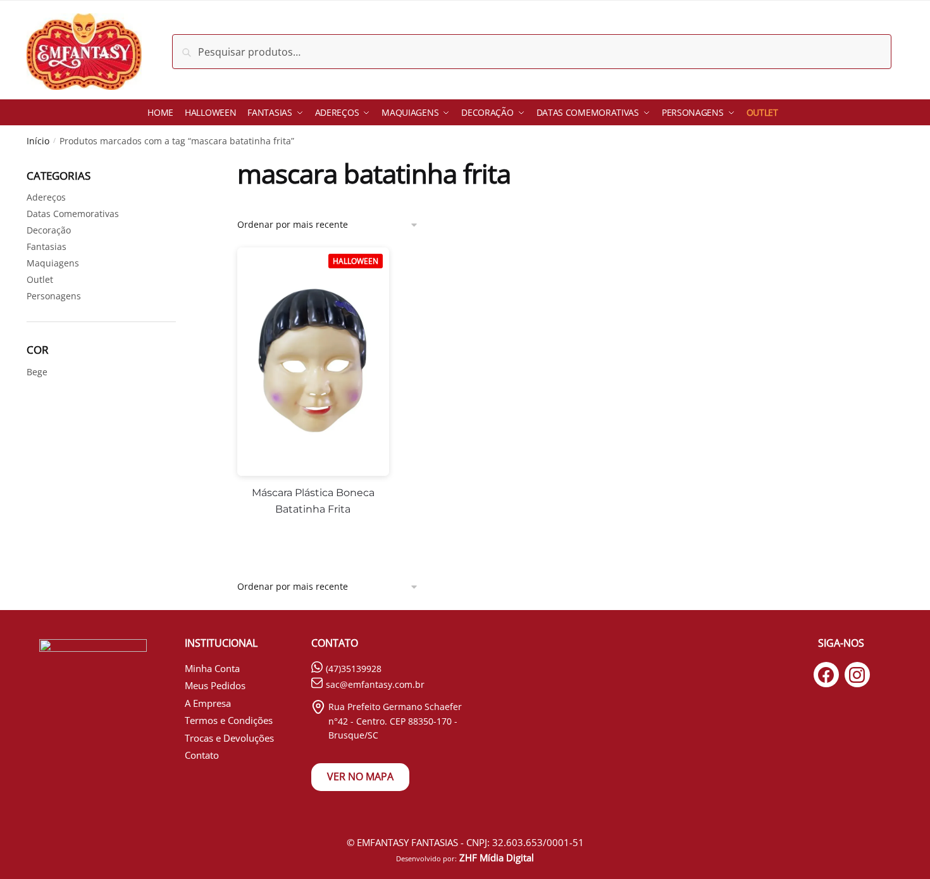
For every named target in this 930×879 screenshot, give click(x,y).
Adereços (46, 197)
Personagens (54, 296)
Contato (202, 755)
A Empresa (208, 703)
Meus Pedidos (215, 685)
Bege (37, 372)
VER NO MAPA (360, 776)
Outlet (40, 279)
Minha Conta (212, 668)
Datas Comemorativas (73, 214)
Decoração (49, 230)
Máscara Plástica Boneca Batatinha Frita (313, 501)
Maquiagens (53, 263)
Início (38, 141)
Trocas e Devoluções (229, 738)
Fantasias (46, 246)
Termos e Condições (229, 720)
